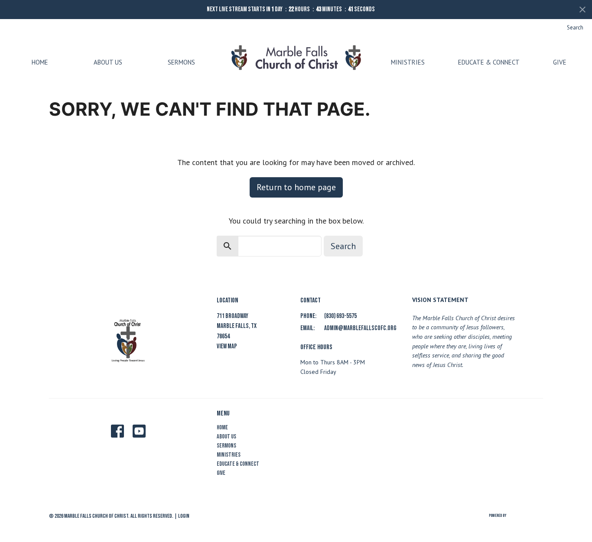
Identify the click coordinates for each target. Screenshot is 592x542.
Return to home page (296, 187)
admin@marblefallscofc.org (360, 328)
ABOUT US (108, 62)
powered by (510, 523)
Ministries (408, 62)
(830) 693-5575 (340, 316)
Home (40, 62)
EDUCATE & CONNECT (489, 62)
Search (575, 27)
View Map (227, 346)
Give (559, 62)
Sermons (181, 62)
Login (183, 516)
